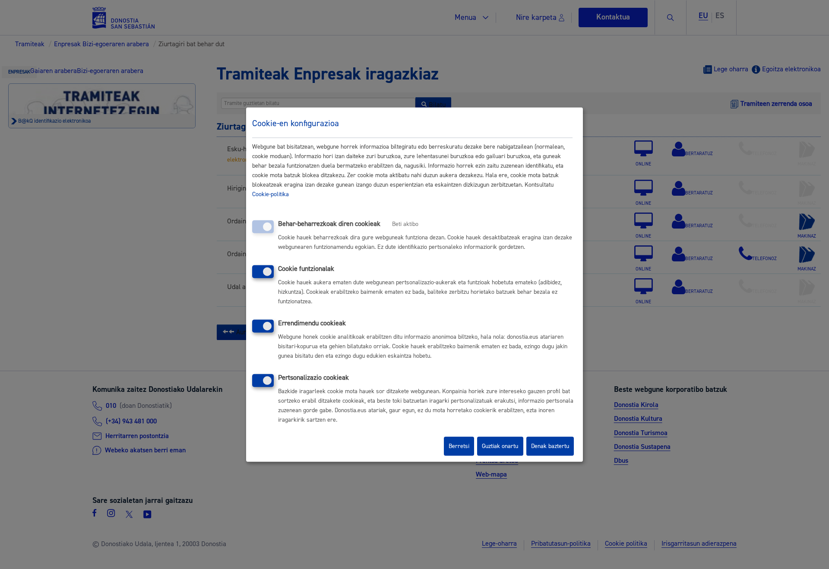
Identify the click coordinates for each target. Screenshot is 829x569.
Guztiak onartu (500, 446)
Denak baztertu (550, 446)
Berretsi (459, 446)
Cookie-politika (270, 194)
